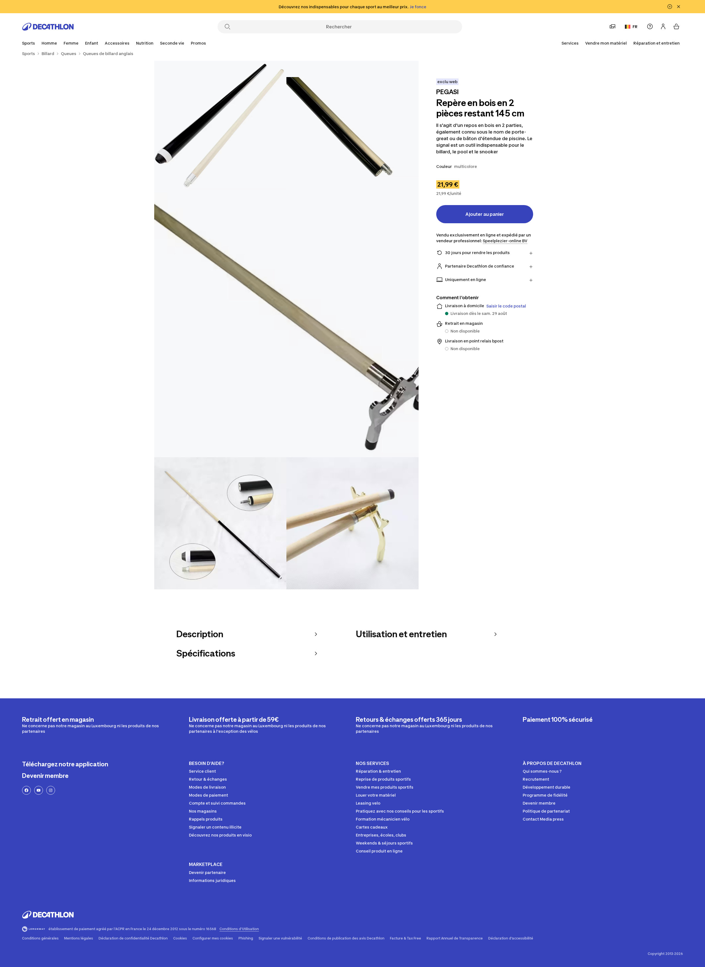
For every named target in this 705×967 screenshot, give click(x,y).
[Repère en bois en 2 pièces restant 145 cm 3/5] (286, 325)
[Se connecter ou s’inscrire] (663, 26)
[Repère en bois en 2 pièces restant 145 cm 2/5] (220, 127)
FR (635, 26)
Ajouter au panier (484, 214)
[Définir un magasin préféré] (612, 26)
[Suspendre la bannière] (669, 6)
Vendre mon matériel (606, 43)
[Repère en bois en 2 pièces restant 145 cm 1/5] (352, 127)
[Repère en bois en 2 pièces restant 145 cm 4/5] (220, 523)
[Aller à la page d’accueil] (48, 27)
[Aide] (650, 26)
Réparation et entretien (656, 43)
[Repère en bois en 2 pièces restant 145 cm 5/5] (352, 523)
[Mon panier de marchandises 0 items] (676, 26)
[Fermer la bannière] (678, 6)
